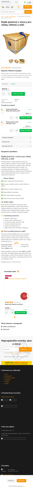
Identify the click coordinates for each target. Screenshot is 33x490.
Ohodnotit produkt (16, 67)
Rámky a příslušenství (10, 16)
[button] (14, 317)
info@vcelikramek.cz (8, 475)
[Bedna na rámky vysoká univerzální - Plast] (3, 123)
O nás (6, 374)
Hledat (28, 12)
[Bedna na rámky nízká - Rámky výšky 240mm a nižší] (3, 110)
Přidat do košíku (18, 94)
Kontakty (7, 381)
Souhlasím (21, 480)
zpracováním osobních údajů (16, 352)
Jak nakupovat (8, 376)
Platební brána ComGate (7, 397)
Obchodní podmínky (10, 378)
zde (23, 486)
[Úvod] (7, 6)
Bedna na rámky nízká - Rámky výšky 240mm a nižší (13, 109)
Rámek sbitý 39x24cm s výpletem (14, 304)
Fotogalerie (8, 380)
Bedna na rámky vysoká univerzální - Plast (12, 122)
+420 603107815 (5, 1)
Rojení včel (6, 329)
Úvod (2, 16)
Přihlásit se (24, 349)
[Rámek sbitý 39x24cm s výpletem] (16, 288)
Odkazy (7, 383)
